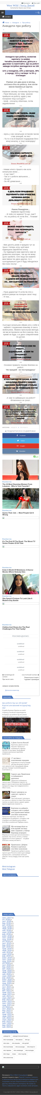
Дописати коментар (12, 690)
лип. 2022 (6, 1018)
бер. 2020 (6, 967)
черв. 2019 (7, 950)
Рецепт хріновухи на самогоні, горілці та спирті (19, 794)
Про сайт (36, 3)
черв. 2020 (7, 972)
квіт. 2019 (6, 947)
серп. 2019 (7, 954)
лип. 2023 (6, 1027)
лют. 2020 (6, 965)
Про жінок (19, 1039)
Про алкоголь (8, 1057)
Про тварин (7, 1050)
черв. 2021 (7, 994)
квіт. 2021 (6, 990)
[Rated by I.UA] (20, 1067)
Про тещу (6, 1054)
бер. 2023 (6, 1025)
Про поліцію (29, 1050)
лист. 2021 (6, 1003)
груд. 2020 (6, 983)
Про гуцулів (22, 1054)
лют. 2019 (6, 943)
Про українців (18, 1050)
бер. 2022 (6, 1010)
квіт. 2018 (6, 925)
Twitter (22, 441)
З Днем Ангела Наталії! (20, 742)
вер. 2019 (6, 956)
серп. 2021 (7, 998)
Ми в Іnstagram (8, 866)
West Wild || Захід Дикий (19, 1075)
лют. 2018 (6, 921)
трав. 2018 (6, 927)
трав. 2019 (6, 948)
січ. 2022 (6, 1007)
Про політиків (8, 1047)
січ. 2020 (6, 963)
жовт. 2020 (7, 979)
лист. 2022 (6, 1023)
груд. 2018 (6, 939)
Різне (14, 1054)
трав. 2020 (6, 970)
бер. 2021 (6, 989)
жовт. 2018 (7, 936)
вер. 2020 (6, 978)
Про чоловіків (8, 1039)
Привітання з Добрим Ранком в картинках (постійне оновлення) (19, 846)
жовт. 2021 (7, 1001)
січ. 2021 (6, 985)
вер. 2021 (6, 999)
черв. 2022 (7, 1016)
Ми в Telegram (8, 869)
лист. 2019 (6, 959)
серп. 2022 (7, 1019)
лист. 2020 (6, 981)
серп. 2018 (7, 932)
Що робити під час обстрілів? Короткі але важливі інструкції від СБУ (16, 705)
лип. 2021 (6, 996)
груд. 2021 (6, 1005)
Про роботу (24, 427)
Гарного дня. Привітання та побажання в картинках (20, 776)
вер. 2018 (6, 934)
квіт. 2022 (6, 1012)
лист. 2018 (6, 937)
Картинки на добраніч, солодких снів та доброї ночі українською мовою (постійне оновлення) (20, 811)
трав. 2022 (6, 1014)
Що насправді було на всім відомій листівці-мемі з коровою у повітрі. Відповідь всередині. (20, 829)
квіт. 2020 (6, 968)
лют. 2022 (6, 1009)
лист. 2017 (6, 917)
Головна (8, 17)
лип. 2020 (6, 974)
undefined (20, 644)
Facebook (22, 435)
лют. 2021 (6, 987)
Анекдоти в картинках (20, 1036)
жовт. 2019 (7, 958)
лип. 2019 (6, 952)
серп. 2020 (7, 976)
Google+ (22, 446)
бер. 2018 (6, 923)
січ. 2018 (6, 919)
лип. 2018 (6, 930)
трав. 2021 (6, 992)
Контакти (26, 3)
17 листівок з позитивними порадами (20, 759)
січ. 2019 (6, 941)
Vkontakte (22, 451)
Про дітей (25, 1043)
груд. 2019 (6, 961)
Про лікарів (16, 1043)
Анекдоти (14, 427)
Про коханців (20, 1047)
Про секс (6, 1043)
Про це (27, 1039)
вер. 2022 (6, 1021)
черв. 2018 (7, 928)
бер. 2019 (6, 945)
